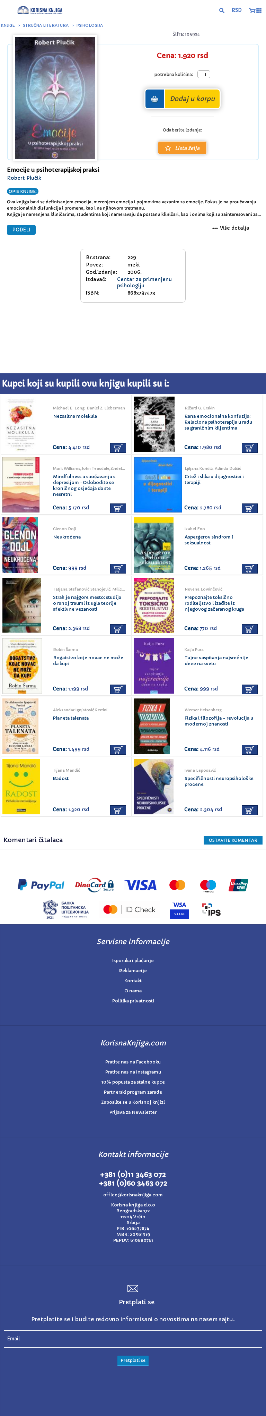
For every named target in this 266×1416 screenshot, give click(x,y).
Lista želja (187, 148)
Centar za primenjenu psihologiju (144, 282)
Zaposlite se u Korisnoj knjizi (133, 1102)
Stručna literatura (46, 25)
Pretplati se (133, 1360)
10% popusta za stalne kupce (133, 1082)
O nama (133, 991)
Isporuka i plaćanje (133, 961)
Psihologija (90, 25)
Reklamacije (133, 971)
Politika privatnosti (133, 1001)
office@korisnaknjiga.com (133, 1195)
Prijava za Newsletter (133, 1112)
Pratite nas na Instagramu (133, 1072)
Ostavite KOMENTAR (233, 840)
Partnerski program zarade (133, 1092)
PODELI (21, 230)
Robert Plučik (24, 178)
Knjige (8, 25)
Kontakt (133, 981)
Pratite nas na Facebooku (133, 1062)
